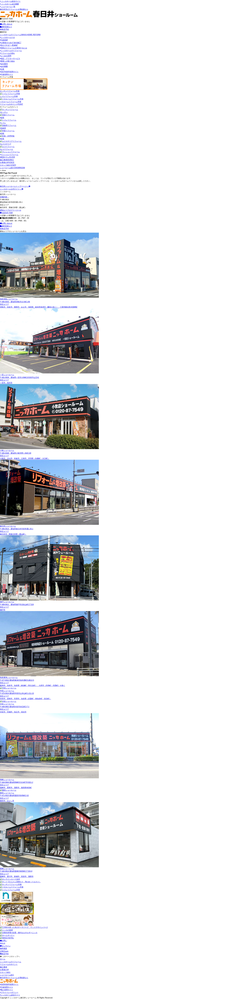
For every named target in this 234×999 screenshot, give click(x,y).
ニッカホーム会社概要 (10, 4)
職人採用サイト (7, 990)
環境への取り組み (8, 61)
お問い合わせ (7, 24)
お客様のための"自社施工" (11, 43)
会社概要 (4, 66)
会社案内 (4, 64)
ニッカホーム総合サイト (11, 1)
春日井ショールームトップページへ (14, 186)
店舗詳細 (4, 197)
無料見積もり (6, 27)
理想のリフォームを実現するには (14, 48)
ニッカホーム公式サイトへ (11, 189)
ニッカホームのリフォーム (20, 35)
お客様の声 (7, 162)
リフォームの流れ (8, 53)
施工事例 (7, 160)
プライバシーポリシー (9, 992)
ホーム (2, 959)
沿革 (2, 69)
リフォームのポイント (11, 104)
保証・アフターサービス (10, 59)
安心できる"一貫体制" (9, 45)
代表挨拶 (4, 40)
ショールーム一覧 (8, 7)
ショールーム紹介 (12, 168)
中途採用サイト (7, 74)
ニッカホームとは (8, 37)
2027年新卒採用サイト (10, 72)
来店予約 (5, 29)
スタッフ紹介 (8, 165)
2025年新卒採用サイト (10, 984)
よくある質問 (6, 56)
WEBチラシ (7, 157)
